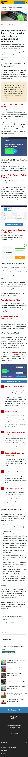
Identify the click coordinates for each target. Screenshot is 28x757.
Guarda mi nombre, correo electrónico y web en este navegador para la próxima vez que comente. (14, 647)
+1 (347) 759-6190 (14, 734)
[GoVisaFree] (4, 2)
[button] (14, 381)
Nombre (4, 632)
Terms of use (4, 750)
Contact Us (19, 2)
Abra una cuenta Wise (14, 224)
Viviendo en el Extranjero (14, 5)
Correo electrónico (7, 639)
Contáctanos (12, 710)
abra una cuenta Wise (15, 352)
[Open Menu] (26, 2)
